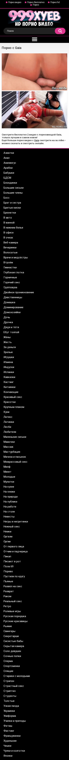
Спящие (8, 671)
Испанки (9, 372)
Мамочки (9, 441)
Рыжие (8, 626)
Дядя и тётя (11, 327)
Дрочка (8, 322)
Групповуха (10, 287)
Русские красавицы (16, 621)
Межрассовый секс (15, 461)
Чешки (7, 745)
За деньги (10, 347)
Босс (7, 197)
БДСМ (7, 177)
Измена (8, 362)
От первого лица (14, 546)
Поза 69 (8, 566)
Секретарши (11, 636)
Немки (7, 531)
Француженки (12, 735)
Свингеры (9, 631)
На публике (10, 501)
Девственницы (13, 297)
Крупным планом (14, 407)
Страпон (9, 681)
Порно (36, 5)
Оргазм (8, 536)
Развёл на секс (13, 586)
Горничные (10, 277)
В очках (8, 237)
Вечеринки (10, 247)
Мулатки (9, 481)
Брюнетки (10, 212)
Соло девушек (12, 651)
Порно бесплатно (35, 2)
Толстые (9, 701)
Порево (8, 571)
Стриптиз (10, 691)
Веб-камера (11, 242)
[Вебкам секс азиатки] (34, 71)
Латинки (9, 422)
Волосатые (11, 252)
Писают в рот (12, 561)
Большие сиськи (14, 187)
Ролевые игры (12, 611)
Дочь (7, 317)
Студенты (10, 696)
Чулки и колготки (14, 750)
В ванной (9, 222)
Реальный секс (13, 601)
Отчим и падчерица (16, 551)
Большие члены (13, 192)
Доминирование (13, 307)
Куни (6, 412)
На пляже (9, 491)
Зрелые (8, 352)
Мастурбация (12, 451)
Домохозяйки (12, 312)
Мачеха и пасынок (15, 456)
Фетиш (8, 725)
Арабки (8, 167)
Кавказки (9, 377)
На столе (9, 511)
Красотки (10, 402)
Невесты (9, 516)
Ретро (7, 606)
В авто (8, 217)
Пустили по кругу (14, 576)
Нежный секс (12, 526)
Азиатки (9, 152)
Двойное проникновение (19, 292)
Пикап (7, 556)
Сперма (8, 661)
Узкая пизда (11, 706)
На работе (10, 506)
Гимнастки (10, 267)
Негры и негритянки (16, 521)
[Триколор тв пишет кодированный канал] (34, 109)
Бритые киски (12, 207)
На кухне (9, 486)
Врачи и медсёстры (16, 257)
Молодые (9, 476)
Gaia (36, 140)
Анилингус (10, 162)
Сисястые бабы (13, 641)
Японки (8, 755)
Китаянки (9, 387)
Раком (7, 596)
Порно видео (14, 2)
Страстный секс (14, 686)
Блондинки (10, 182)
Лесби (7, 426)
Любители (10, 431)
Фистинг (9, 730)
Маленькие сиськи (15, 436)
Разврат (9, 591)
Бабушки (9, 172)
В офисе (9, 232)
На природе (11, 496)
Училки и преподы (15, 720)
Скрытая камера (14, 646)
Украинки (9, 710)
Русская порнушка (15, 616)
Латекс (8, 417)
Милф (7, 466)
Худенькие (10, 740)
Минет (8, 471)
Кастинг (9, 382)
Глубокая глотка (14, 272)
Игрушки (9, 357)
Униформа (10, 715)
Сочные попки (12, 656)
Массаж (8, 446)
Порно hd (55, 2)
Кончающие (11, 392)
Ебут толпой (11, 332)
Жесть (8, 342)
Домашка (9, 302)
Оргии (7, 541)
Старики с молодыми (17, 676)
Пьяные (8, 581)
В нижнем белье (13, 227)
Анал (7, 157)
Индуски (9, 367)
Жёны (7, 337)
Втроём (8, 262)
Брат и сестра (12, 202)
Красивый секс (13, 397)
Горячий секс (12, 282)
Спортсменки (12, 666)
